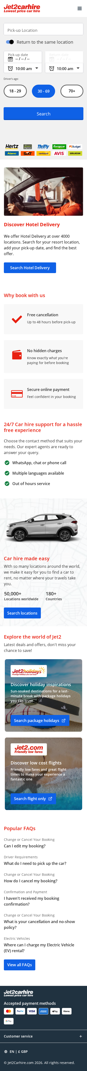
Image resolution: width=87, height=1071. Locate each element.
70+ (72, 91)
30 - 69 (43, 91)
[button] (79, 8)
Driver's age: (11, 79)
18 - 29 (15, 91)
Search (44, 114)
